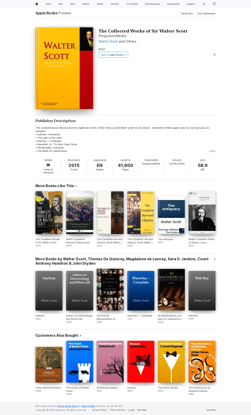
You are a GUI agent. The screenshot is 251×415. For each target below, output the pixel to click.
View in (112, 54)
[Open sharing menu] (214, 54)
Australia (211, 410)
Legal (131, 410)
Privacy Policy (99, 410)
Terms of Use (117, 410)
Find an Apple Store (67, 406)
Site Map (142, 410)
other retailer (88, 406)
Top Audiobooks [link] (206, 13)
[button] (204, 4)
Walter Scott (108, 41)
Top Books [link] (187, 13)
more (213, 151)
